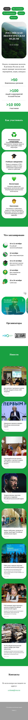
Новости (21, 13)
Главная (7, 9)
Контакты (14, 17)
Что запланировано (9, 13)
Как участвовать (18, 9)
